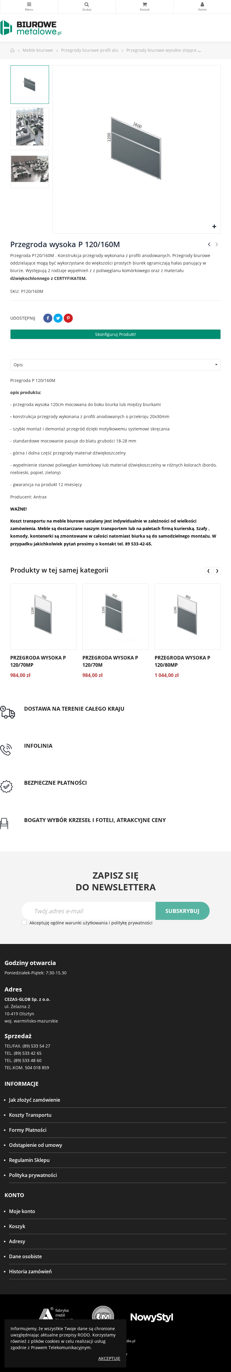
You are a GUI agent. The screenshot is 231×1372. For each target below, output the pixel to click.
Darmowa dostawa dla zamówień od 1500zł (73, 715)
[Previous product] (209, 244)
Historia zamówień (30, 1271)
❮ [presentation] (208, 570)
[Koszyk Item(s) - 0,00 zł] (145, 7)
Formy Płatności (27, 1130)
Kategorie (29, 7)
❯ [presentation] (217, 570)
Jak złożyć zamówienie (34, 1100)
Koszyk (17, 1226)
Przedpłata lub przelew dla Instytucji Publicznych (78, 790)
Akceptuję (109, 1358)
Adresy (17, 1241)
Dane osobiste (25, 1256)
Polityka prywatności (33, 1175)
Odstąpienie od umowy (35, 1145)
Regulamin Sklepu (29, 1160)
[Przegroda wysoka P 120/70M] (115, 616)
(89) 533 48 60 (28, 1060)
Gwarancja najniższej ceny (53, 827)
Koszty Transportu (30, 1115)
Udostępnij (47, 318)
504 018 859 (37, 1067)
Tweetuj (58, 318)
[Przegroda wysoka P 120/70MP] (43, 616)
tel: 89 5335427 (41, 753)
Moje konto (22, 1211)
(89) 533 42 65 (28, 1053)
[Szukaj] (87, 7)
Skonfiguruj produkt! (115, 334)
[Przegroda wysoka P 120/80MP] (187, 616)
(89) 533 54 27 (36, 1046)
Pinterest (68, 318)
